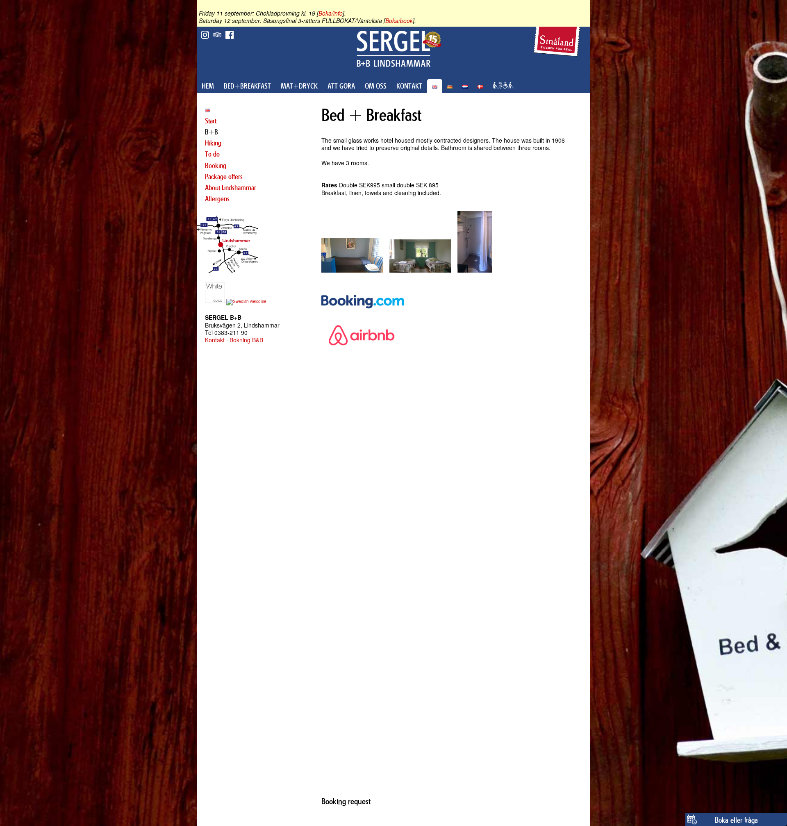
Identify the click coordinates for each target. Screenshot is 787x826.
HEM (208, 86)
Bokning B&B (246, 340)
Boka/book (399, 20)
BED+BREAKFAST (247, 86)
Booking (215, 166)
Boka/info (330, 13)
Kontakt (215, 340)
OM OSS (376, 86)
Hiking (213, 143)
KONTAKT (409, 86)
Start (210, 121)
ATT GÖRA (341, 86)
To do (212, 154)
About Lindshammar (230, 188)
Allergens (217, 199)
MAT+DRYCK (299, 86)
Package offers (224, 177)
